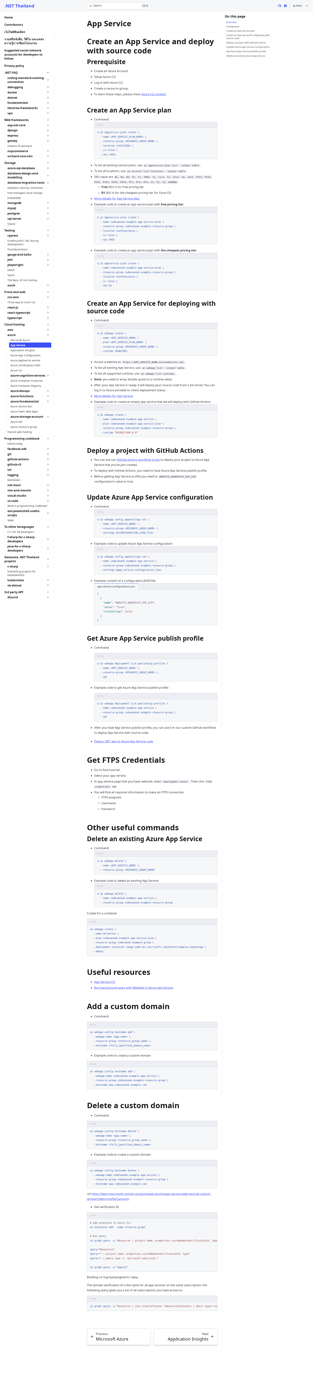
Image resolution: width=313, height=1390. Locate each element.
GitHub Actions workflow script (138, 460)
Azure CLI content (153, 94)
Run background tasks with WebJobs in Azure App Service (133, 988)
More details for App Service (113, 396)
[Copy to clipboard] (213, 132)
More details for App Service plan (117, 199)
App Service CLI (104, 982)
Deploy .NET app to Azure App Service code (123, 741)
